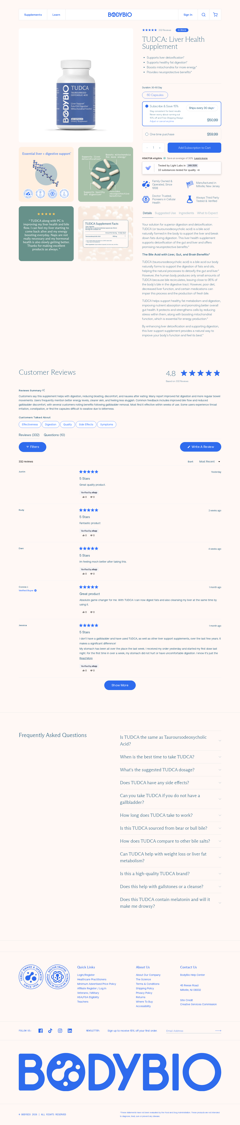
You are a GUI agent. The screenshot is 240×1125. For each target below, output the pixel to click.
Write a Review (206, 448)
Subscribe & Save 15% (164, 106)
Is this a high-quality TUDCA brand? (155, 873)
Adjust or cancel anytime (162, 121)
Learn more (201, 158)
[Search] (203, 14)
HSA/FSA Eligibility (88, 997)
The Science (143, 979)
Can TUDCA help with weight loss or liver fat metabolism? (163, 857)
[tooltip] (43, 390)
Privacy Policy (144, 992)
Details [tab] (147, 213)
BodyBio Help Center (192, 974)
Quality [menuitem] (67, 424)
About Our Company (148, 974)
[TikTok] (50, 1030)
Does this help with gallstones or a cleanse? (161, 886)
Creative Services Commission (198, 1004)
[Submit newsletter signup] (218, 1030)
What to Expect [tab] (207, 213)
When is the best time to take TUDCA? (157, 756)
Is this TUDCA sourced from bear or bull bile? (163, 828)
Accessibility (143, 1006)
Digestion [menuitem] (50, 424)
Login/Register (86, 974)
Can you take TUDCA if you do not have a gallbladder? (160, 799)
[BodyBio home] (120, 14)
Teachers (82, 1001)
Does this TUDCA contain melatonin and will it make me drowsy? (165, 903)
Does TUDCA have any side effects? (154, 782)
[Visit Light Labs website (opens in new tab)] (148, 168)
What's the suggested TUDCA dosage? (157, 769)
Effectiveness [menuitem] (30, 424)
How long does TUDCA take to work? (156, 815)
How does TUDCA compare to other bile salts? (165, 841)
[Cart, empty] (215, 14)
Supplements (33, 14)
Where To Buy (144, 1001)
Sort (191, 461)
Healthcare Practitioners (91, 979)
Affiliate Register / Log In (91, 988)
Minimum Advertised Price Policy (96, 983)
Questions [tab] (54, 436)
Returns (140, 997)
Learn (56, 14)
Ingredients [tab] (186, 213)
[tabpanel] (181, 279)
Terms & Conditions (147, 983)
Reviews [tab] (29, 436)
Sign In (188, 14)
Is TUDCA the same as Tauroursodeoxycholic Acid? (163, 740)
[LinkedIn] (70, 1030)
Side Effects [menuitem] (86, 424)
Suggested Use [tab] (165, 213)
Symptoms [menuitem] (106, 424)
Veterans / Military (88, 992)
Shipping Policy (145, 988)
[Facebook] (40, 1030)
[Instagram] (60, 1030)
